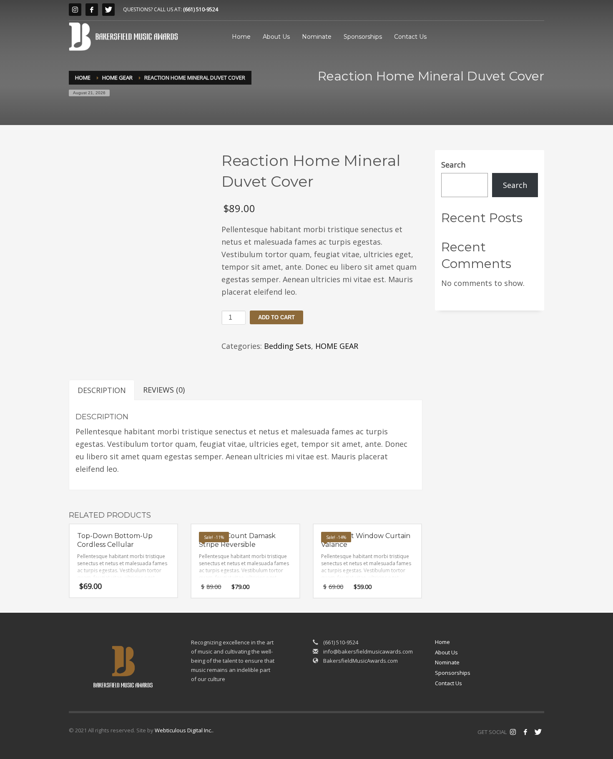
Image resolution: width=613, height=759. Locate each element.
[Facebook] (91, 9)
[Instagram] (513, 732)
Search (453, 165)
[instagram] (75, 9)
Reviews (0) (164, 390)
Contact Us (448, 683)
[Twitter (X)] (108, 9)
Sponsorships (452, 672)
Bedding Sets (287, 346)
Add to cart (276, 317)
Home (442, 642)
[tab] (102, 390)
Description (102, 390)
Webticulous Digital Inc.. (184, 730)
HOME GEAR (336, 346)
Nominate (447, 662)
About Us (446, 652)
